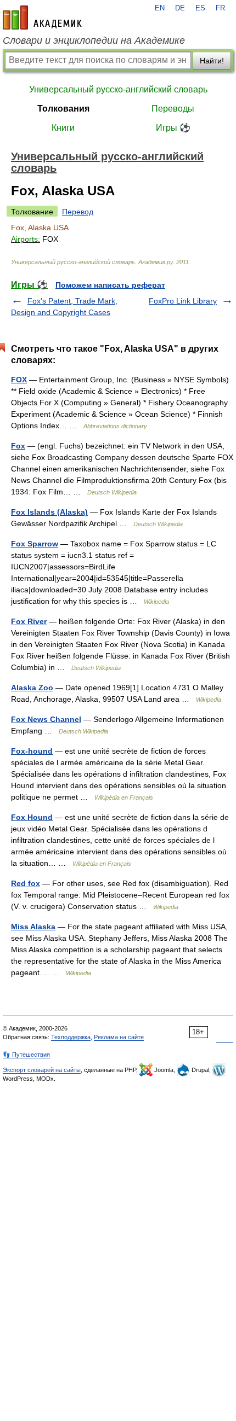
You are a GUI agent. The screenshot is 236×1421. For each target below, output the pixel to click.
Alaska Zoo (32, 687)
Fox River (29, 621)
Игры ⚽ (173, 127)
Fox (18, 445)
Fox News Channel (46, 719)
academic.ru (42, 17)
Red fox (25, 883)
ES (200, 8)
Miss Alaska (33, 926)
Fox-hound (32, 751)
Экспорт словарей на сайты (42, 1070)
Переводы (172, 108)
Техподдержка (71, 1037)
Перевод (77, 211)
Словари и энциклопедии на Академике (94, 40)
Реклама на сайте (119, 1037)
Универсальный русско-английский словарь (118, 89)
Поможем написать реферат (110, 285)
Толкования (63, 108)
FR (220, 8)
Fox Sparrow (34, 543)
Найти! (212, 60)
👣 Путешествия (26, 1054)
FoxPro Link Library (183, 300)
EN (160, 8)
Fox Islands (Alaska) (49, 512)
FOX (19, 379)
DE (180, 8)
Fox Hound (32, 817)
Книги (63, 127)
